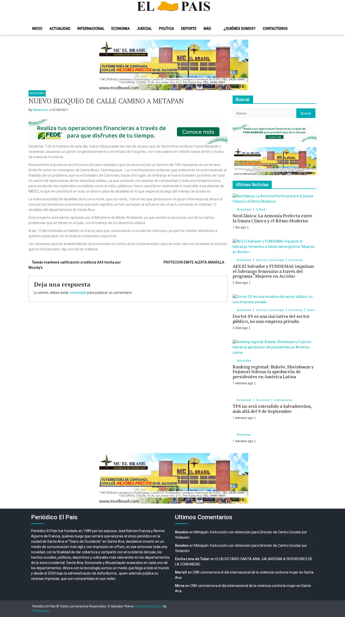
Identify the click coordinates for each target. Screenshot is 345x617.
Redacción (40, 110)
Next (242, 65)
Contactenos (275, 29)
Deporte (188, 29)
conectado (77, 293)
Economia (120, 29)
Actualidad (60, 29)
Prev (103, 65)
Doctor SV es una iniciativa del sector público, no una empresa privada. (271, 318)
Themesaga (40, 611)
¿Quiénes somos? (240, 29)
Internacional (90, 29)
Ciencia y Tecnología (270, 260)
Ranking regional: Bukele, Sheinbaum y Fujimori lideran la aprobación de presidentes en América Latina (273, 372)
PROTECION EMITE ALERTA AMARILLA (193, 262)
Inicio (37, 29)
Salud (311, 310)
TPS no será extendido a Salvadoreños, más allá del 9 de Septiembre (272, 408)
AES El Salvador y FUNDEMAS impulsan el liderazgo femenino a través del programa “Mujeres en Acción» (273, 271)
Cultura (260, 209)
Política (166, 29)
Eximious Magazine (149, 606)
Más (207, 29)
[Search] (308, 28)
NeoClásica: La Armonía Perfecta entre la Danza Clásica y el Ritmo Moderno (272, 218)
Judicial (144, 29)
